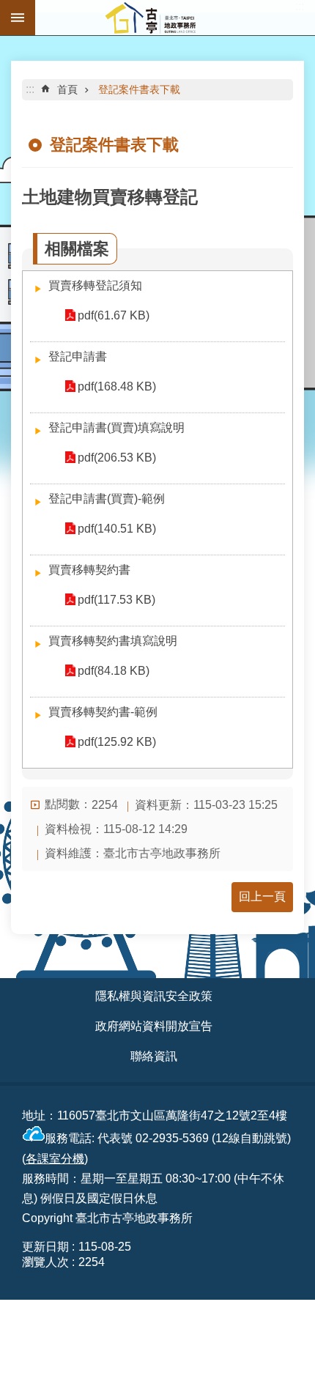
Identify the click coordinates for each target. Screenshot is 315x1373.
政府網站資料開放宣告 (153, 1026)
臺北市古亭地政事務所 (175, 17)
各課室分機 (55, 1158)
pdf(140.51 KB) (117, 528)
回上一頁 (262, 896)
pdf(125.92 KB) (117, 742)
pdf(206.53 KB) (117, 457)
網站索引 (17, 17)
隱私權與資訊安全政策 (153, 996)
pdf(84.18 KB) (113, 671)
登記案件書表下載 (139, 89)
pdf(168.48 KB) (117, 386)
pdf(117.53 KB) (116, 599)
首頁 (67, 89)
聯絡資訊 (153, 1056)
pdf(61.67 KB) (113, 315)
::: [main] (30, 89)
